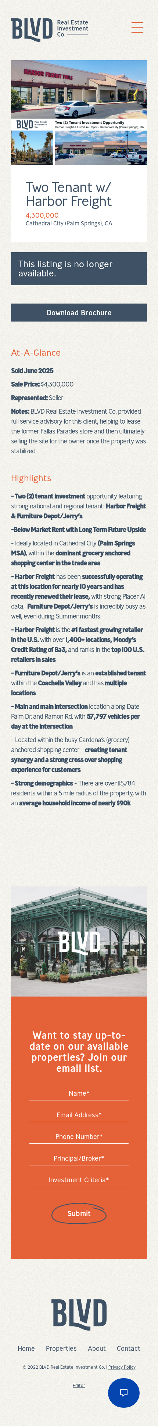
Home (26, 1348)
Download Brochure (79, 312)
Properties (61, 1348)
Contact (128, 1348)
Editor (79, 1385)
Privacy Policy (122, 1367)
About (97, 1348)
